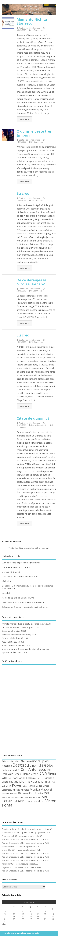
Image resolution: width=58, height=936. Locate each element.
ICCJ (48, 778)
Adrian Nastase (21, 761)
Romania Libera (8, 798)
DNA (42, 773)
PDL (20, 793)
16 (53, 914)
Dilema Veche (30, 774)
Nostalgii (6, 593)
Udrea (36, 801)
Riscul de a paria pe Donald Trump (18, 597)
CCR (18, 770)
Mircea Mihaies (21, 789)
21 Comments (37, 142)
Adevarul (7, 761)
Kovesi (52, 781)
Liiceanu (26, 786)
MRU (4, 793)
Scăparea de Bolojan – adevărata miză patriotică (25, 607)
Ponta (39, 793)
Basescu (20, 765)
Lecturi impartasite (39, 425)
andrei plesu (41, 761)
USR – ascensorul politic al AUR (16, 567)
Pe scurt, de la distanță (12, 638)
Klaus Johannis (40, 781)
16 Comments (37, 200)
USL (42, 801)
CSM (49, 769)
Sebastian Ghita (22, 797)
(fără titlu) (6, 581)
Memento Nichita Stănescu (32, 21)
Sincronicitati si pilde (11, 631)
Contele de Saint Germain (29, 28)
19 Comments (37, 30)
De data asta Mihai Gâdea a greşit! (18, 627)
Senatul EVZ (36, 797)
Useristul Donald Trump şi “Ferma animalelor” (23, 602)
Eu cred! (23, 335)
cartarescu (11, 770)
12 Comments (37, 342)
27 (31, 919)
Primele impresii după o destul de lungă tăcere (24, 623)
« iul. (4, 924)
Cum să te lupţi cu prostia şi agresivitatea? (21, 562)
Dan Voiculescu (11, 774)
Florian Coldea (25, 778)
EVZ (14, 778)
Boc (4, 769)
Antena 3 (7, 765)
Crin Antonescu (33, 769)
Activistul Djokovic (10, 642)
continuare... (24, 119)
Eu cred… (24, 193)
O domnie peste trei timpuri (34, 133)
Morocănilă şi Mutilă (11, 572)
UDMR (30, 801)
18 (14, 916)
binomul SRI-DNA (41, 765)
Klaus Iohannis (20, 781)
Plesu (26, 793)
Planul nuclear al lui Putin (13, 645)
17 (5, 916)
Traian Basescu (14, 801)
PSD (46, 793)
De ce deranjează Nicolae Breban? (31, 282)
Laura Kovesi (12, 785)
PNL (31, 793)
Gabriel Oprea (40, 778)
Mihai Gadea (36, 785)
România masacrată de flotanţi (16, 634)
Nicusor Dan (11, 793)
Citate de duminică (33, 418)
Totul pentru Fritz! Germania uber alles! (20, 576)
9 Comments (36, 291)
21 (38, 916)
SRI (44, 797)
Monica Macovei (41, 789)
